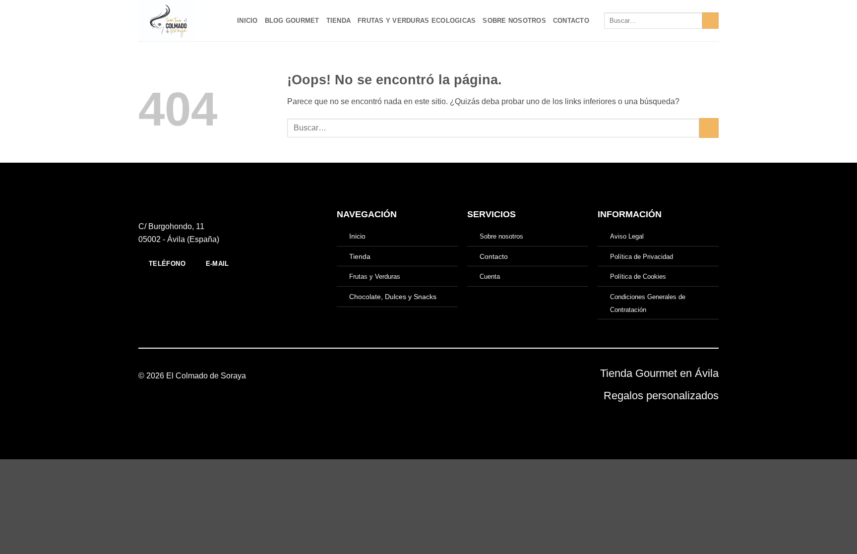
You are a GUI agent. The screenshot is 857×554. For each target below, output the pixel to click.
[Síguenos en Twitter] (440, 375)
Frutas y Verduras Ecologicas (417, 20)
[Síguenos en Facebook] (416, 375)
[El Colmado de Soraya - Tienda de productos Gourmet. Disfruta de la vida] (180, 20)
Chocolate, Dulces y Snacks (392, 297)
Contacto (571, 20)
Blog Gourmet (292, 20)
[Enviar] (710, 20)
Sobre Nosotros (514, 20)
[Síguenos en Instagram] (428, 375)
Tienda (338, 20)
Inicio (247, 20)
